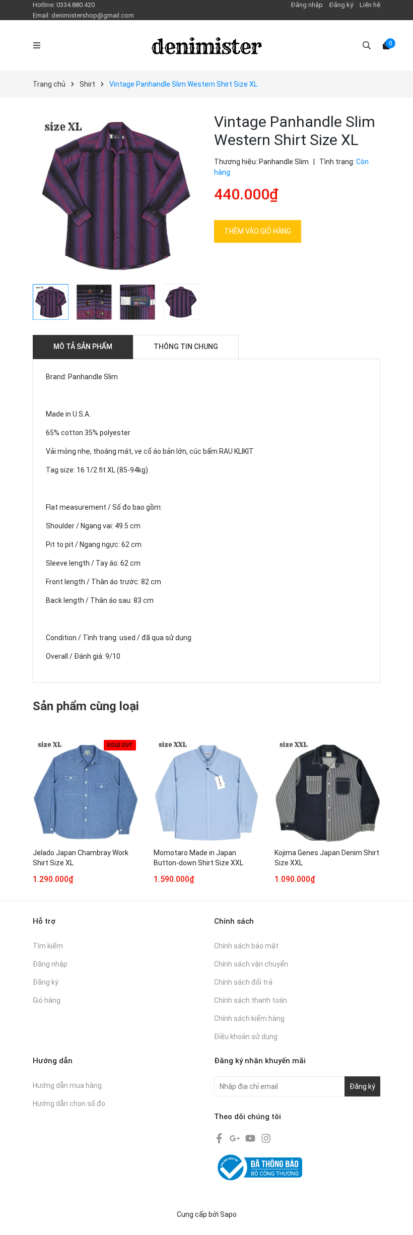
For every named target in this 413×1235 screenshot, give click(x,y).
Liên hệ (370, 5)
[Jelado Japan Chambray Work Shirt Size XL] (86, 790)
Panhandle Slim (284, 162)
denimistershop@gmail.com (92, 15)
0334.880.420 (75, 5)
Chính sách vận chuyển (251, 964)
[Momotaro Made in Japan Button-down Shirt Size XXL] (206, 790)
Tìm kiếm (48, 946)
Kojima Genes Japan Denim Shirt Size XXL (326, 858)
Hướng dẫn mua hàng (67, 1085)
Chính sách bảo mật (246, 946)
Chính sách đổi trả (243, 982)
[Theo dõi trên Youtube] (251, 1137)
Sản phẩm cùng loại (86, 706)
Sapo (228, 1214)
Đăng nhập (307, 5)
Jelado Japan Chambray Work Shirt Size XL (80, 858)
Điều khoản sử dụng (246, 1037)
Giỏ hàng (46, 1000)
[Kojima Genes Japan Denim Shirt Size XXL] (327, 790)
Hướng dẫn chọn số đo (69, 1104)
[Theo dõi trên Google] (235, 1137)
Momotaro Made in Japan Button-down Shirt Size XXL (198, 858)
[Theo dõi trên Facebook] (220, 1137)
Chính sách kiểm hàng (249, 1018)
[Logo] (206, 45)
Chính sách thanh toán (250, 1000)
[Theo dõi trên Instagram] (266, 1137)
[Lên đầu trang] (395, 1217)
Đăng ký (341, 5)
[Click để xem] (116, 196)
